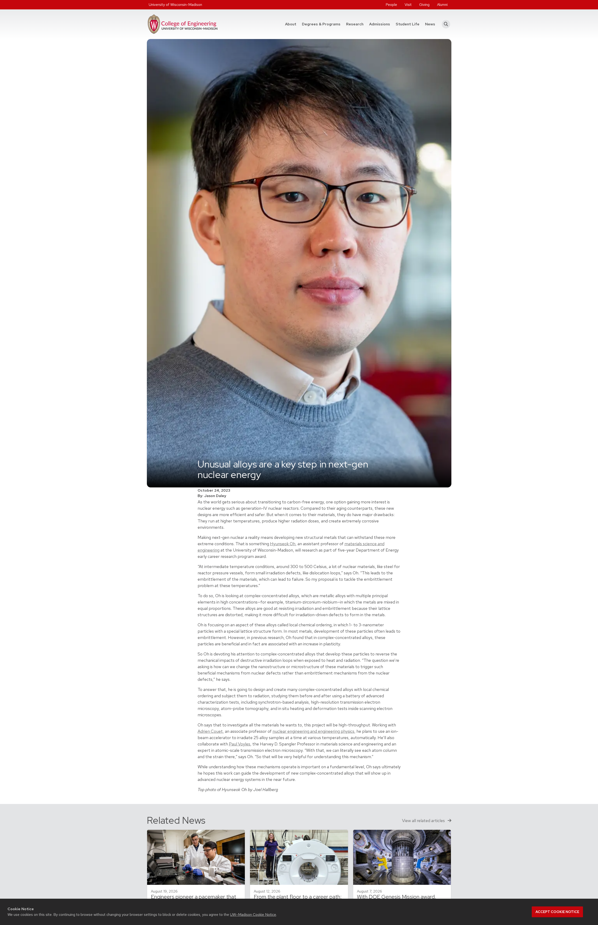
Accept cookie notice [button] (557, 911)
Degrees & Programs (322, 24)
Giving (424, 4)
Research (354, 24)
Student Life (407, 24)
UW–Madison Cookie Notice (253, 914)
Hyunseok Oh (282, 543)
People (391, 4)
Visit (408, 4)
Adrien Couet (210, 731)
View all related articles (424, 820)
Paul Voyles (239, 744)
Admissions (379, 24)
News (430, 24)
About (290, 24)
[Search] (444, 24)
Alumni (442, 4)
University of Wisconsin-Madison (175, 4)
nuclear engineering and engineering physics (313, 731)
